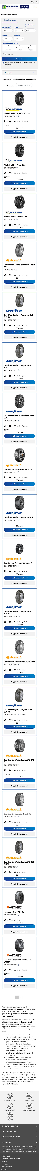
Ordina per (8, 73)
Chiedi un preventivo (18, 132)
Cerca (18, 59)
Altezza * (17, 27)
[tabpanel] (19, 45)
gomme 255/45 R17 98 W (21, 1073)
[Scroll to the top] (34, 1167)
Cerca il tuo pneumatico (10, 14)
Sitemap (4, 1161)
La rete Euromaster (11, 1137)
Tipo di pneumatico (10, 43)
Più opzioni (9, 54)
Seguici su (6, 1142)
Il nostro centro (10, 1126)
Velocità (17, 35)
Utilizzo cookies (6, 1156)
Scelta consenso (7, 1167)
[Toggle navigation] (35, 7)
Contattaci (5, 1164)
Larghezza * (6, 27)
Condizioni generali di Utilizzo (11, 1159)
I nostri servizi (9, 1131)
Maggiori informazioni (19, 137)
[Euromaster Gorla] (14, 7)
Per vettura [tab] (29, 20)
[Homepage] (1, 14)
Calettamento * (30, 26)
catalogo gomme (16, 1011)
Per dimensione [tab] (10, 20)
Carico (4, 35)
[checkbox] (8, 48)
